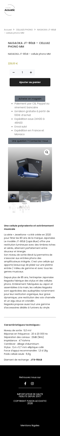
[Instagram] (32, 383)
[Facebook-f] (25, 383)
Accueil (8, 29)
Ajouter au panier (30, 82)
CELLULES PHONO (24, 29)
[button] (47, 152)
